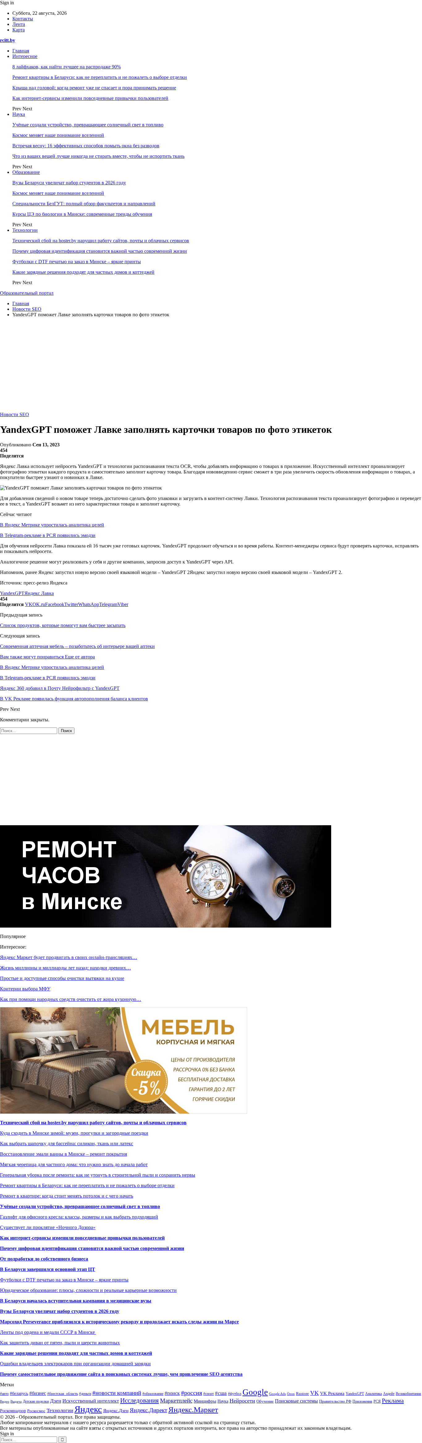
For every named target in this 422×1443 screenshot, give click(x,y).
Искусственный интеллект (90, 1401)
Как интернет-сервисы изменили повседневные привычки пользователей (90, 98)
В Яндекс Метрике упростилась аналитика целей (52, 524)
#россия (191, 1392)
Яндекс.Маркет (193, 1409)
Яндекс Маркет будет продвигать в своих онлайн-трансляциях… (68, 957)
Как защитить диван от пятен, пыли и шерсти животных (60, 1342)
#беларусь (19, 1393)
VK (314, 1393)
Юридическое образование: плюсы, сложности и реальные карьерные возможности (88, 1290)
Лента (18, 24)
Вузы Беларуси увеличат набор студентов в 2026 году (69, 182)
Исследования (139, 1400)
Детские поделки (36, 1402)
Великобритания (408, 1394)
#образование (152, 1394)
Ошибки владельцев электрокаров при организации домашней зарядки (75, 1363)
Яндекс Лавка (39, 593)
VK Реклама (332, 1393)
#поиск (172, 1393)
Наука (18, 114)
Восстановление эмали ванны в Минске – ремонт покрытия (63, 1154)
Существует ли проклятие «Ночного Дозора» (47, 1227)
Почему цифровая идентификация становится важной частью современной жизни (99, 251)
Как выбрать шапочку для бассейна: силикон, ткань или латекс (66, 1143)
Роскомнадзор (13, 1410)
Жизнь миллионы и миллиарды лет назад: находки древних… (65, 967)
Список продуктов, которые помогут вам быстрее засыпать (62, 625)
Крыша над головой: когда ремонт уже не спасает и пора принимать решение (94, 87)
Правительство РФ (335, 1401)
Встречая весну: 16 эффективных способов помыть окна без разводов (85, 145)
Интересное (24, 56)
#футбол (234, 1394)
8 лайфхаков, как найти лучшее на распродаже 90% (66, 66)
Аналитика (373, 1394)
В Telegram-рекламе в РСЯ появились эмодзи (47, 535)
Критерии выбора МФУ (25, 988)
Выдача (16, 1401)
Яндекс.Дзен (116, 1410)
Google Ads (277, 1394)
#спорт (208, 1394)
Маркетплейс (176, 1400)
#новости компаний (116, 1393)
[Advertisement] (211, 365)
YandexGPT (12, 593)
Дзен (55, 1401)
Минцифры (205, 1401)
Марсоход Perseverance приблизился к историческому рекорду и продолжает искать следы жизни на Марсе (119, 1321)
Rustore (302, 1394)
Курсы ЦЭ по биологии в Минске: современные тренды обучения (82, 214)
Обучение (265, 1401)
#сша (221, 1393)
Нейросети (242, 1401)
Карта (18, 29)
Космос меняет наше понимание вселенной (58, 135)
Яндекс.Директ (148, 1410)
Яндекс (88, 1409)
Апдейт (389, 1394)
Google (255, 1392)
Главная (20, 50)
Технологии (25, 230)
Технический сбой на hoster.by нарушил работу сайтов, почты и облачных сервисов (100, 240)
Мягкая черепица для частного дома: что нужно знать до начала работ (74, 1164)
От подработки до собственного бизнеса (44, 1258)
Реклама (393, 1400)
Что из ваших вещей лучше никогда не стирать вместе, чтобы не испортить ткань (98, 156)
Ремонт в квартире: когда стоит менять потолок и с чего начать (66, 1196)
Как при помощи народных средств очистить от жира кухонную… (70, 999)
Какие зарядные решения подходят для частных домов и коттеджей (83, 272)
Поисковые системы (296, 1401)
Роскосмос (36, 1410)
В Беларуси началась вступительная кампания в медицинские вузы (75, 1300)
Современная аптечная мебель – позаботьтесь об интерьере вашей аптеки (77, 646)
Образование (26, 172)
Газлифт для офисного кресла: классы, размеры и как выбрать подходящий (79, 1217)
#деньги (85, 1394)
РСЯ (377, 1401)
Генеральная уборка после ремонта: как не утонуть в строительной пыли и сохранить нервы (97, 1175)
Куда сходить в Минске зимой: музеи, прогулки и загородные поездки (74, 1133)
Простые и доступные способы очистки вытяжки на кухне (62, 978)
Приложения (362, 1401)
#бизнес (37, 1393)
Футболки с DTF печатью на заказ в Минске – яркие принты (76, 261)
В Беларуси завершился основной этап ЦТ (47, 1269)
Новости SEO (14, 414)
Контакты (22, 18)
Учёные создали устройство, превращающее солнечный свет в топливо (87, 124)
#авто (4, 1394)
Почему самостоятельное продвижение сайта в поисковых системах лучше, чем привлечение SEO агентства (121, 1374)
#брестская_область (62, 1394)
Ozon (291, 1394)
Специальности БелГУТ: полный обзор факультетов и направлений (83, 203)
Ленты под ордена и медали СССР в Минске (48, 1332)
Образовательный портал (26, 293)
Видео (4, 1401)
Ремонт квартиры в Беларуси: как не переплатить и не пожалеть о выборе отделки (99, 77)
